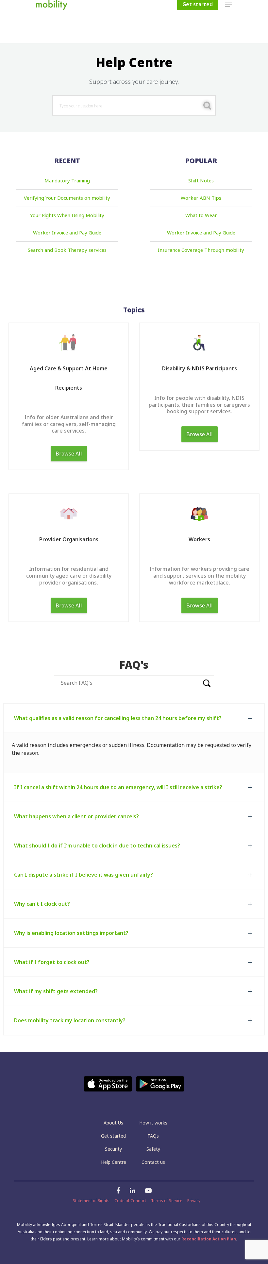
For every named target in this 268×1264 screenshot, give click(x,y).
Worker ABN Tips (201, 198)
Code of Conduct (130, 1201)
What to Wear (201, 215)
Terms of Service (166, 1201)
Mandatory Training (67, 181)
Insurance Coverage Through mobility (201, 250)
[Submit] (207, 106)
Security (113, 1148)
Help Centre (113, 1162)
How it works (153, 1122)
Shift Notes (201, 181)
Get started (113, 1135)
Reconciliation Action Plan (208, 1239)
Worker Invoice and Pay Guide (67, 233)
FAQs (153, 1135)
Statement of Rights (91, 1201)
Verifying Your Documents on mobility (67, 198)
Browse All (69, 453)
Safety (153, 1148)
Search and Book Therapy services (67, 250)
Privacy (193, 1201)
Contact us (153, 1162)
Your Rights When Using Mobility (67, 215)
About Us (113, 1122)
